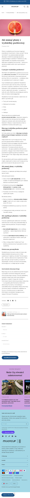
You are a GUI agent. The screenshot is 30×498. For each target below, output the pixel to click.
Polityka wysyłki (18, 477)
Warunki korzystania (19, 427)
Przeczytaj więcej (7, 405)
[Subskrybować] (26, 424)
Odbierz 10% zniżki (8, 495)
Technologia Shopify (15, 487)
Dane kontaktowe (16, 479)
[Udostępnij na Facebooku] (8, 300)
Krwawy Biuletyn (10, 12)
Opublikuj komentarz (10, 357)
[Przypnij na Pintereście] (13, 300)
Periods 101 (5, 304)
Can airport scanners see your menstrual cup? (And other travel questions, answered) (11, 401)
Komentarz (5, 340)
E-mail (4, 333)
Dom (3, 12)
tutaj (20, 124)
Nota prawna (24, 479)
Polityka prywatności (18, 475)
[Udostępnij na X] (10, 300)
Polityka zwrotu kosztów (7, 475)
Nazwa (4, 326)
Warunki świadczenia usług (7, 477)
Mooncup (7, 487)
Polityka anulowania (6, 479)
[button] (2, 6)
